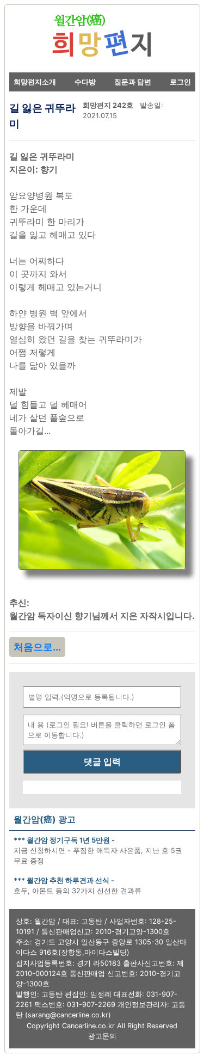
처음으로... (37, 647)
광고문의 (102, 1036)
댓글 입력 (102, 761)
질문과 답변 (132, 82)
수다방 (85, 82)
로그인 (180, 82)
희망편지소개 (35, 82)
